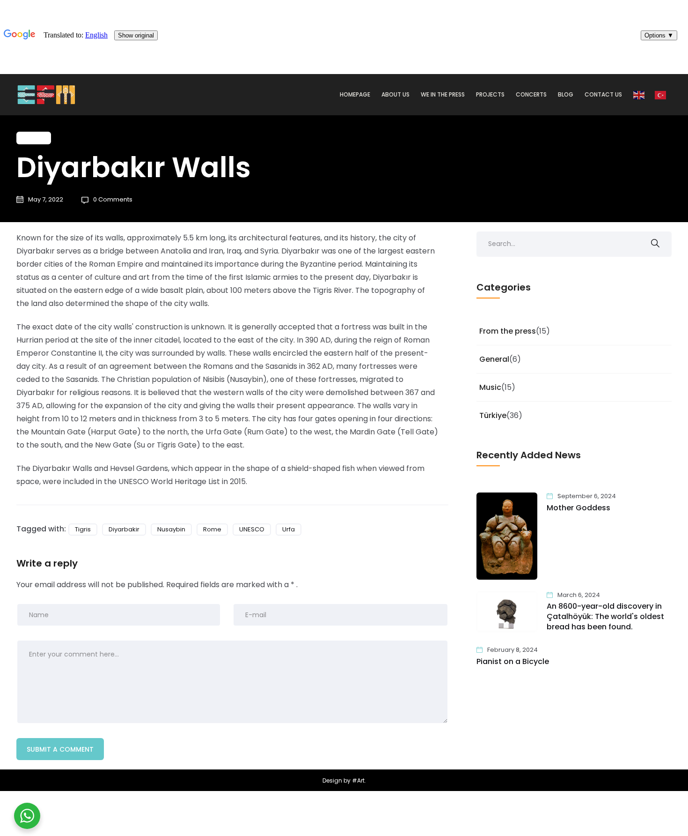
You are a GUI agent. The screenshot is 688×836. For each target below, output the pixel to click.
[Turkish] (661, 95)
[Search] (655, 244)
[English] (639, 95)
